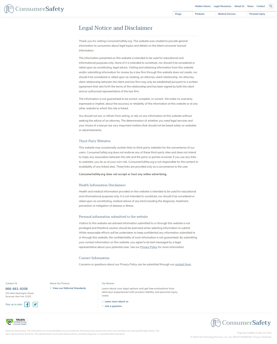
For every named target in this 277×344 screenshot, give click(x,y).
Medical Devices (227, 13)
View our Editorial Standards (69, 288)
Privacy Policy (148, 247)
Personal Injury (257, 13)
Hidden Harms (203, 6)
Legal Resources (222, 6)
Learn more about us (116, 301)
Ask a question (113, 306)
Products (199, 13)
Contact (260, 6)
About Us (239, 6)
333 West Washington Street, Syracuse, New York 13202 (19, 295)
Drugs (178, 13)
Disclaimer (267, 337)
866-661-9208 (16, 289)
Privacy (256, 337)
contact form (183, 264)
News (250, 6)
